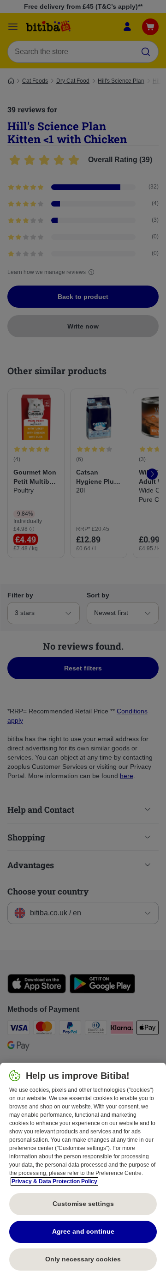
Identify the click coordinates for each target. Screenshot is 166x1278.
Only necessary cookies (83, 1259)
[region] (83, 1170)
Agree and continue (83, 1231)
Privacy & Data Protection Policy (54, 1181)
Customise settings (83, 1203)
